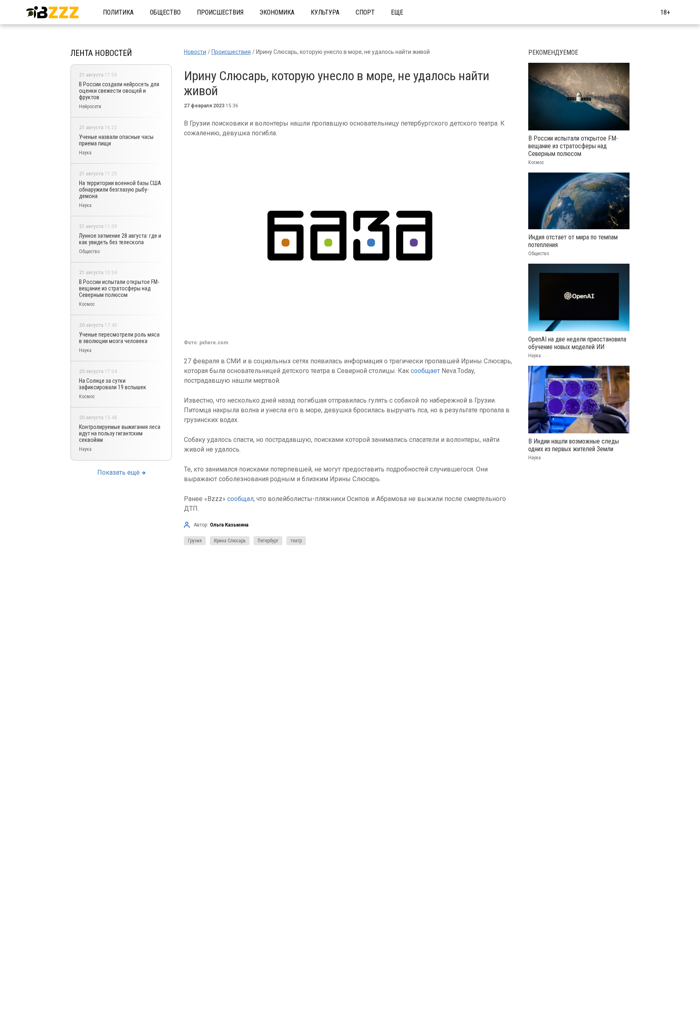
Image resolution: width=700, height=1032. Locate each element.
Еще (397, 12)
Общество (165, 12)
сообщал (240, 499)
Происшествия (220, 12)
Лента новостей (101, 53)
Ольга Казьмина (229, 525)
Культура (325, 12)
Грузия (195, 541)
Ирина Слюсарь (229, 541)
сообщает (425, 371)
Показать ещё (118, 472)
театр (296, 541)
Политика (118, 12)
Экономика (277, 12)
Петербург (268, 541)
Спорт (365, 12)
